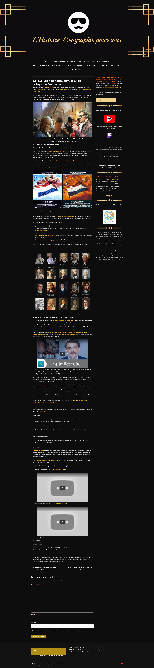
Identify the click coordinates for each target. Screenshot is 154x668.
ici (62, 561)
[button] (50, 62)
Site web (33, 622)
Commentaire (35, 585)
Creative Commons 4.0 (77, 652)
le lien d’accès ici (42, 411)
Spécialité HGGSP (75, 61)
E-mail (33, 614)
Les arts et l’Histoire (75, 65)
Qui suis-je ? (76, 69)
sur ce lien (59, 97)
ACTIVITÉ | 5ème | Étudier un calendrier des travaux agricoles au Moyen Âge (80, 568)
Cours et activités (60, 61)
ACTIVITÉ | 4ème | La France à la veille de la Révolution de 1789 (45, 568)
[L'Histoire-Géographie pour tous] (77, 5)
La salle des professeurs (110, 65)
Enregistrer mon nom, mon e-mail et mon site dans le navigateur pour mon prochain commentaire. (59, 631)
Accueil (47, 61)
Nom (33, 607)
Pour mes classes (92, 65)
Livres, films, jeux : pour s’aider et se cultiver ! (48, 65)
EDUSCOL (114, 167)
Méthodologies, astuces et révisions (96, 61)
